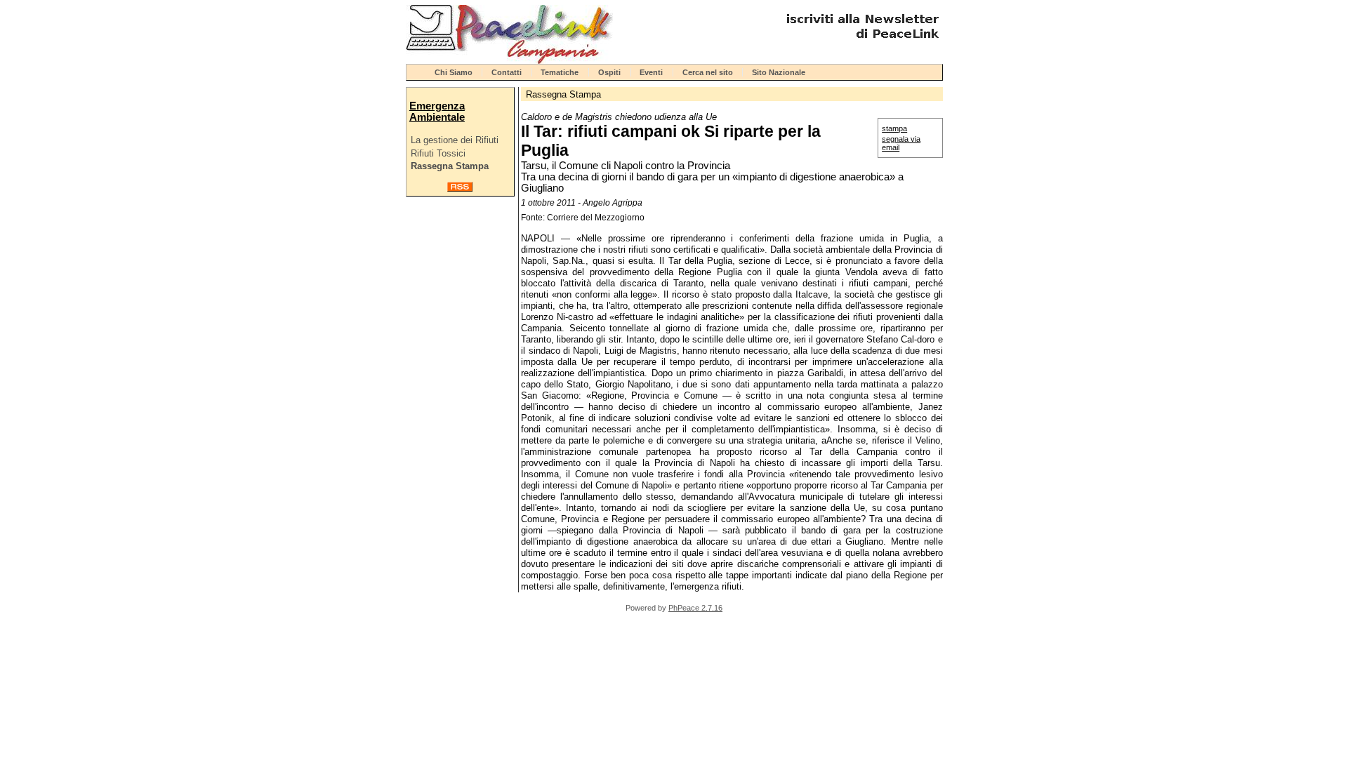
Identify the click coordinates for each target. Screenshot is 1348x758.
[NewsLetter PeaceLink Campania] (861, 44)
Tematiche (560, 72)
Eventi (651, 72)
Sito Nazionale (778, 72)
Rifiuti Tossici (438, 153)
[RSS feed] (460, 188)
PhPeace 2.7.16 (695, 608)
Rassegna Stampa (450, 166)
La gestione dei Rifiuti (454, 140)
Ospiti (609, 72)
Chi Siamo (454, 72)
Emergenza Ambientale (437, 111)
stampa (894, 128)
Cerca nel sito (707, 72)
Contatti (506, 72)
